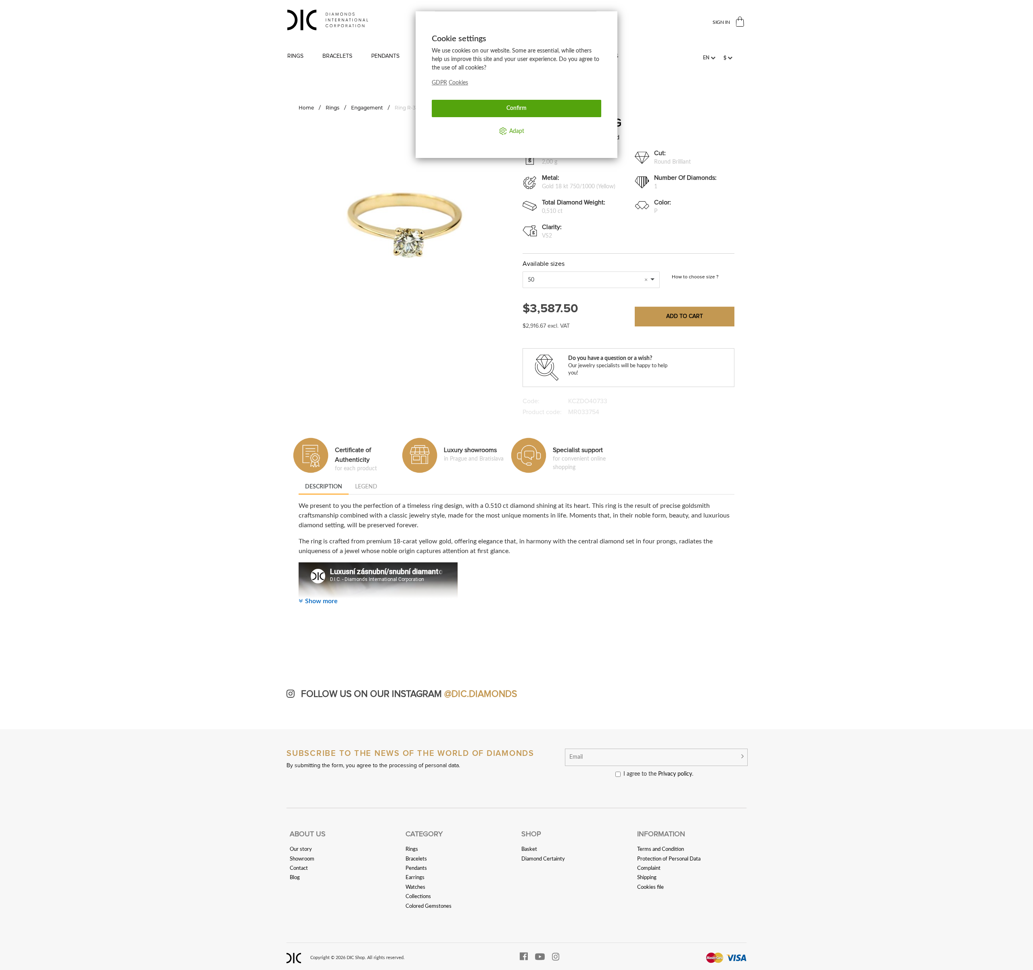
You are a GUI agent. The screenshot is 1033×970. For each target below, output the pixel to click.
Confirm (516, 108)
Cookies (458, 83)
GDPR (439, 83)
